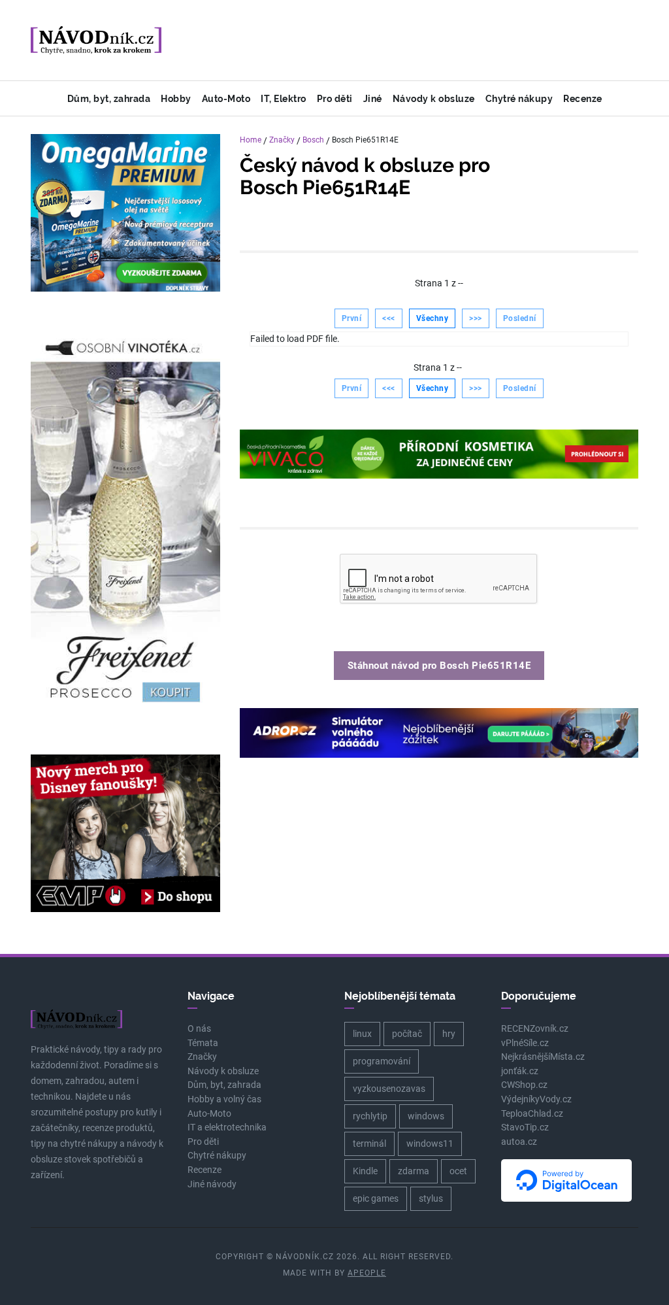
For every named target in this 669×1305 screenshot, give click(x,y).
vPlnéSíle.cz (525, 1043)
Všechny (432, 318)
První (352, 318)
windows (426, 1116)
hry (448, 1033)
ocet (458, 1171)
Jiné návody (212, 1184)
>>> (475, 318)
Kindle (365, 1171)
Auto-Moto (226, 98)
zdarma (413, 1171)
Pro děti (335, 98)
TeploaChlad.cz (532, 1113)
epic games (376, 1198)
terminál (369, 1143)
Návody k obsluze (434, 98)
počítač (407, 1033)
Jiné (372, 98)
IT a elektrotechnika (227, 1127)
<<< (388, 318)
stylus (431, 1198)
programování (381, 1061)
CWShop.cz (524, 1085)
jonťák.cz (519, 1071)
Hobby (176, 98)
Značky (282, 139)
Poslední (519, 318)
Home (250, 139)
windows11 (429, 1143)
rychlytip (370, 1116)
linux (362, 1033)
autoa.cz (519, 1141)
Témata (203, 1043)
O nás (199, 1028)
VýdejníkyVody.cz (536, 1099)
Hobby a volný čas (224, 1099)
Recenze (582, 98)
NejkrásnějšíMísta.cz (543, 1056)
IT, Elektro (283, 98)
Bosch (313, 139)
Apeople (367, 1273)
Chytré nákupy (519, 98)
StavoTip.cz (525, 1127)
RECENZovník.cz (534, 1028)
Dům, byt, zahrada (109, 98)
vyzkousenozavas (389, 1088)
